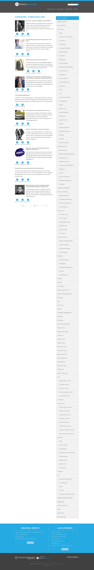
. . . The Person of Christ (64, 426)
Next (46, 205)
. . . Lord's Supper (62, 252)
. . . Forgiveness (61, 74)
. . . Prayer (60, 173)
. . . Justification (62, 449)
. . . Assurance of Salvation (65, 37)
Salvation (60, 437)
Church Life (60, 210)
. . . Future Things (62, 445)
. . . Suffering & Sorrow (64, 131)
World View (60, 513)
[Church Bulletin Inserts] (25, 4)
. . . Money (60, 105)
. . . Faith (59, 441)
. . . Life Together (62, 101)
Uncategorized (61, 517)
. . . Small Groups (62, 226)
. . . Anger (60, 33)
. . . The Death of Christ (63, 415)
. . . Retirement (61, 116)
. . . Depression (61, 59)
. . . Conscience (61, 40)
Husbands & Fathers (63, 290)
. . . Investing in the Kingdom (65, 165)
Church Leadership (62, 192)
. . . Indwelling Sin (62, 483)
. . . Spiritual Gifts (62, 229)
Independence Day (62, 331)
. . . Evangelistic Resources (65, 267)
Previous (23, 205)
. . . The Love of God (63, 388)
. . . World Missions (62, 275)
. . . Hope (59, 90)
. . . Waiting (60, 135)
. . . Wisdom (60, 139)
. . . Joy (59, 93)
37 (32, 205)
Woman (59, 309)
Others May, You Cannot (57, 541)
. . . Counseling (61, 44)
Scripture (60, 471)
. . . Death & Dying (62, 52)
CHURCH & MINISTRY (63, 188)
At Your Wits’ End (56, 538)
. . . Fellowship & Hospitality (65, 67)
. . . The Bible (61, 184)
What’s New (51, 9)
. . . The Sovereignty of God (65, 392)
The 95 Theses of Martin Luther (59, 534)
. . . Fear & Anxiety (62, 63)
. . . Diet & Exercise (62, 71)
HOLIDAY (60, 316)
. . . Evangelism (61, 263)
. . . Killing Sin (61, 169)
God (58, 377)
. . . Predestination (62, 456)
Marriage (60, 297)
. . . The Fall (60, 490)
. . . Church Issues (62, 218)
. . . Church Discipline (63, 244)
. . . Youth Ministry (62, 207)
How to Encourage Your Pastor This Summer (26, 538)
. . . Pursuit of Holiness (63, 176)
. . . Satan (60, 486)
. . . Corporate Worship (63, 248)
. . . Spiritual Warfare (63, 127)
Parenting (60, 305)
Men (58, 301)
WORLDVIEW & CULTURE (64, 498)
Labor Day (60, 335)
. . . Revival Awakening (63, 222)
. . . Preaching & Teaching (64, 199)
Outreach (60, 256)
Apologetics (60, 501)
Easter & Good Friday (63, 324)
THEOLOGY (60, 369)
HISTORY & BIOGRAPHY (64, 313)
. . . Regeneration (62, 460)
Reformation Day (62, 354)
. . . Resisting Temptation (64, 180)
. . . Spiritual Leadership (64, 203)
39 (38, 205)
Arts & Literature (62, 505)
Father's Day (61, 328)
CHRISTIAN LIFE (62, 21)
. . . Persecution (61, 108)
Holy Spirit (60, 399)
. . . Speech (60, 124)
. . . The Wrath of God (63, 396)
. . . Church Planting (62, 260)
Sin (58, 475)
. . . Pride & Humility (63, 112)
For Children (61, 286)
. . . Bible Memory (62, 150)
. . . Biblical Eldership (63, 195)
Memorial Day (61, 339)
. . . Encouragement (62, 78)
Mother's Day (61, 343)
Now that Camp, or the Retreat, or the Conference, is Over (29, 532)
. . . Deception (61, 56)
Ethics (59, 509)
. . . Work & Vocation (63, 142)
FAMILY (59, 278)
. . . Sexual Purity (62, 120)
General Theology (62, 373)
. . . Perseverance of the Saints (66, 452)
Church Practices (62, 237)
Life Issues (60, 29)
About (76, 9)
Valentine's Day (62, 365)
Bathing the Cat (55, 543)
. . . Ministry (60, 271)
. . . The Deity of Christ (63, 418)
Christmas (60, 320)
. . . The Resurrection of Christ (65, 430)
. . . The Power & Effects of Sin (66, 494)
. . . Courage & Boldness (64, 48)
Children (59, 282)
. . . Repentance (61, 464)
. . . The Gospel (61, 467)
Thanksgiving (61, 362)
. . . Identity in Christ (63, 161)
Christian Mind (61, 25)
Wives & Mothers (62, 358)
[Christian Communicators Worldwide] (25, 557)
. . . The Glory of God (63, 384)
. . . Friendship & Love (63, 82)
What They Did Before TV (22, 534)
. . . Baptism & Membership (65, 241)
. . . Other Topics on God (64, 381)
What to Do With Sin (57, 532)
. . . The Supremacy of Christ (65, 433)
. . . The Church (61, 233)
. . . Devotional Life (62, 158)
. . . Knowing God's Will (63, 97)
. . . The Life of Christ (63, 422)
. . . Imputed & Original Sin (64, 479)
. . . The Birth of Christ (63, 411)
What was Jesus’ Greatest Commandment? (62, 545)
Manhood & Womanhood (64, 294)
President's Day (62, 350)
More (30, 542)
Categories (60, 9)
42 (43, 205)
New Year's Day (62, 347)
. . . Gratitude (61, 86)
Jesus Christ (61, 403)
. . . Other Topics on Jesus (64, 407)
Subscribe (69, 9)
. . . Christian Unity (62, 214)
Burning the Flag (20, 536)
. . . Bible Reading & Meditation (66, 154)
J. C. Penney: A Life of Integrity (59, 536)
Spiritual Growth (62, 146)
